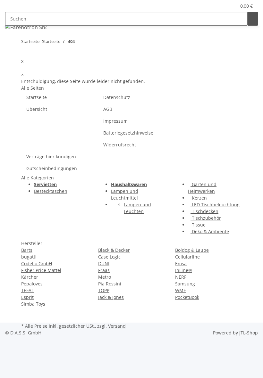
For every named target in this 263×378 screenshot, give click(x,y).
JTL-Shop (248, 333)
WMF (180, 290)
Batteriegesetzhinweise (128, 133)
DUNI (103, 263)
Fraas (104, 270)
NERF (180, 277)
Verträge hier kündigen (51, 156)
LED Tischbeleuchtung (215, 204)
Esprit (27, 297)
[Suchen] (253, 19)
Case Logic (109, 257)
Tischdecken (204, 211)
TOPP (103, 290)
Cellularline (187, 257)
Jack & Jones (111, 297)
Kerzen (199, 198)
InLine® (183, 270)
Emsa (181, 263)
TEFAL (27, 290)
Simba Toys (33, 304)
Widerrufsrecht (119, 145)
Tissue (198, 225)
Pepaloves (32, 284)
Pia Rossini (109, 284)
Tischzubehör (206, 218)
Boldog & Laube (192, 250)
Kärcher (29, 277)
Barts (26, 250)
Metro (104, 277)
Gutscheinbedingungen (51, 168)
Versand (117, 326)
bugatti (29, 257)
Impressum (115, 121)
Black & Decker (114, 250)
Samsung (185, 284)
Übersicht (36, 109)
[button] (218, 6)
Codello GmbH (36, 263)
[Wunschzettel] (229, 6)
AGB (107, 109)
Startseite (36, 97)
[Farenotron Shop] (26, 27)
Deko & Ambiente (210, 231)
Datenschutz (116, 97)
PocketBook (187, 297)
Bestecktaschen (50, 191)
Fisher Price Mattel (41, 270)
